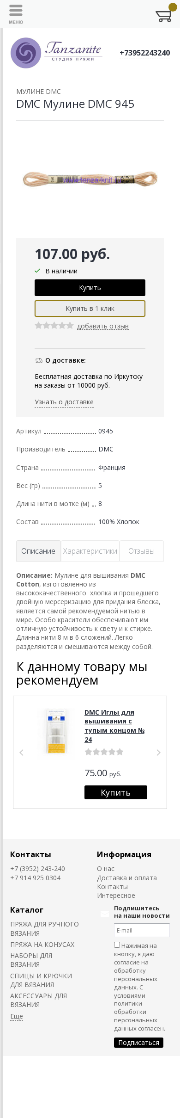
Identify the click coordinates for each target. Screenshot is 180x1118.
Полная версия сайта (37, 1065)
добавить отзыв (103, 326)
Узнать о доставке (64, 401)
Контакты (30, 854)
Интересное (116, 895)
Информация (124, 854)
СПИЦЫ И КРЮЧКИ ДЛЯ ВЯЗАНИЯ (41, 980)
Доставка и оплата (127, 877)
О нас (105, 868)
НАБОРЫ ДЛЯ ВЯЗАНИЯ (31, 960)
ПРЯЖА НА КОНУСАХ (42, 944)
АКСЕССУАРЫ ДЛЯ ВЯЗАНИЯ (38, 1000)
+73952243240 (145, 53)
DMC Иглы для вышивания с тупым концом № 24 (114, 726)
